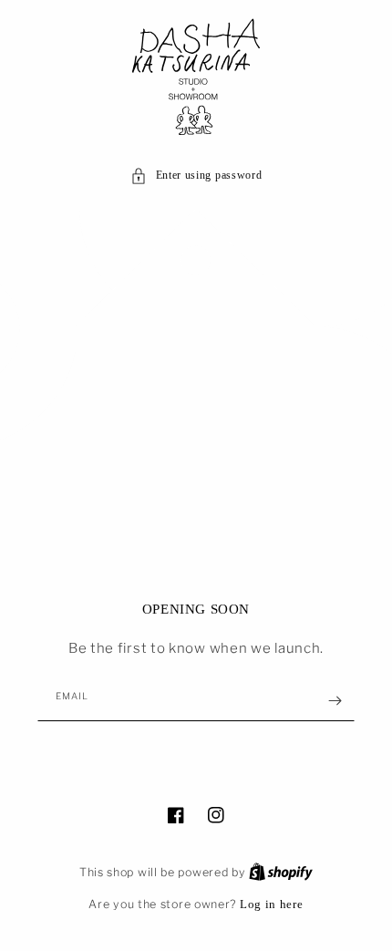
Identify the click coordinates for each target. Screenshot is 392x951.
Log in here (272, 904)
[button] (196, 176)
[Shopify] (281, 871)
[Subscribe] (335, 700)
